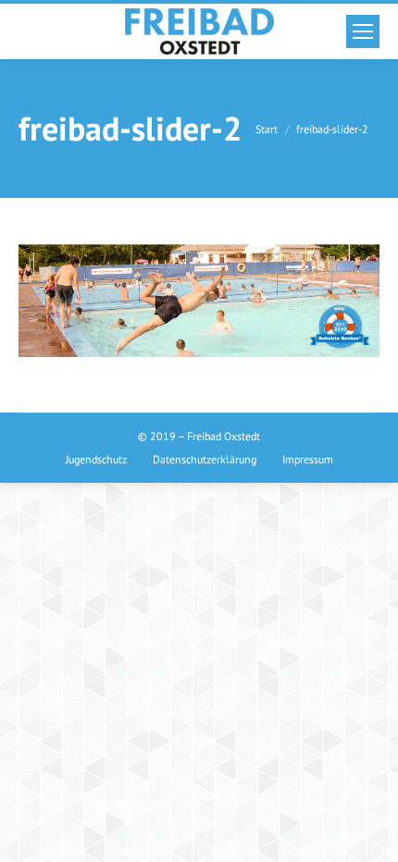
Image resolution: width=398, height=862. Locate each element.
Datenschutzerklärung (204, 459)
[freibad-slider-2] (199, 300)
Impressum (307, 459)
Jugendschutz (96, 459)
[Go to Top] (368, 832)
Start (266, 129)
